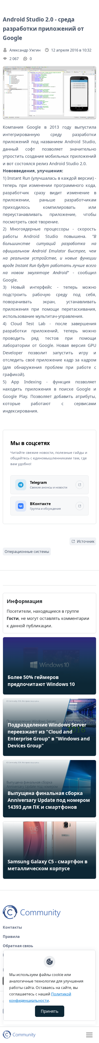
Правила (11, 936)
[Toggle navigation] (89, 1035)
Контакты (12, 927)
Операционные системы (27, 551)
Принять (49, 1011)
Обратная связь (18, 945)
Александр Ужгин (25, 50)
